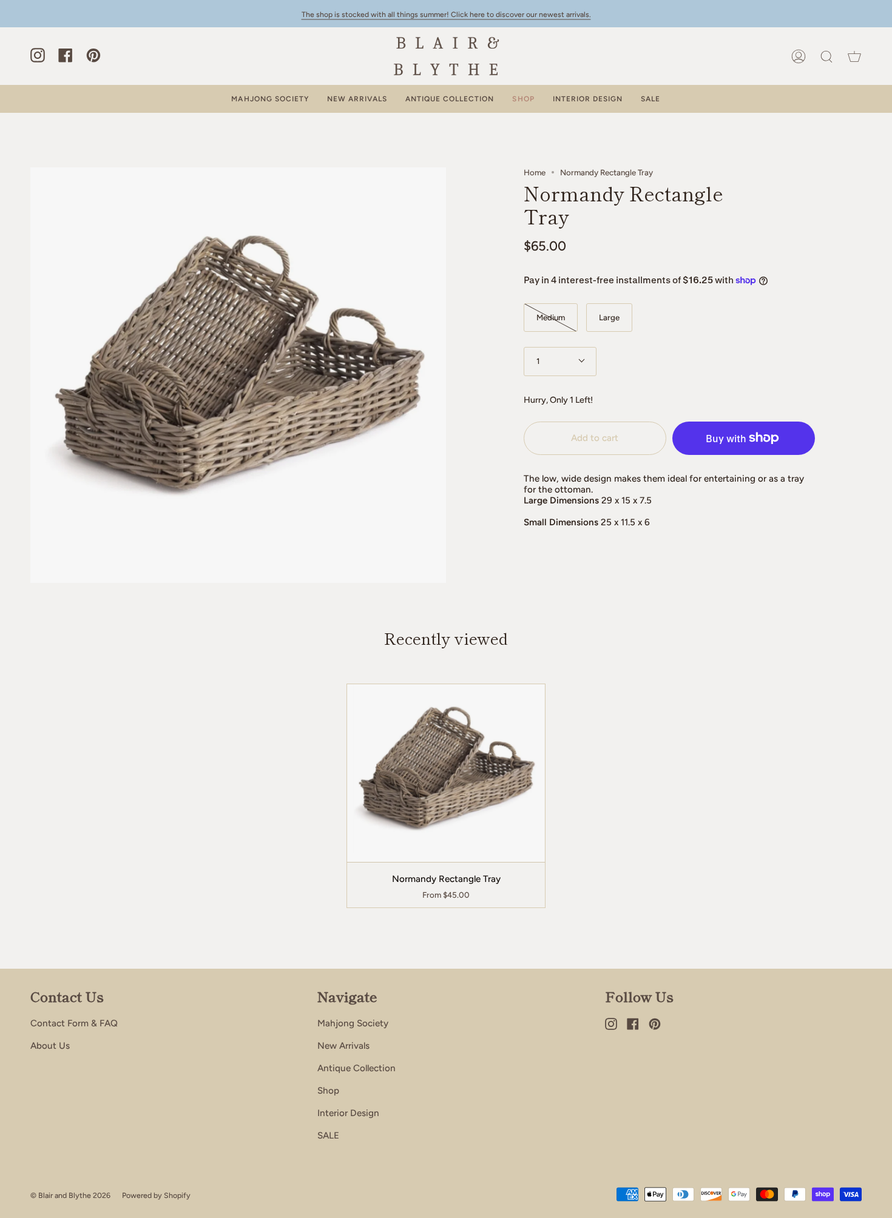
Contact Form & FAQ (74, 1023)
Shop (328, 1090)
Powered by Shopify (156, 1195)
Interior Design (348, 1113)
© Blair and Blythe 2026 (70, 1195)
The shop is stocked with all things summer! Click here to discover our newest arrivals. (446, 13)
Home (535, 172)
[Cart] (854, 56)
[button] (270, 99)
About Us (50, 1045)
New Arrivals (343, 1045)
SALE (328, 1135)
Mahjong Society (352, 1023)
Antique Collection (356, 1068)
